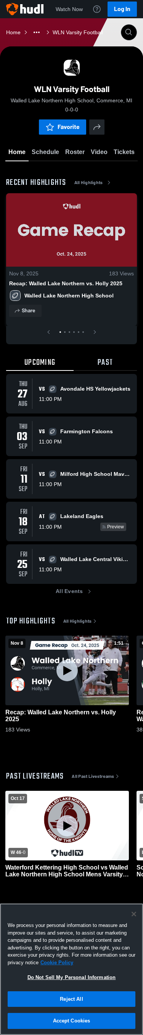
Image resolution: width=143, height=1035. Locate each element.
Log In (122, 9)
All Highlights (88, 182)
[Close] (133, 914)
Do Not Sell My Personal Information (71, 977)
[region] (71, 969)
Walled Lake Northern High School (69, 296)
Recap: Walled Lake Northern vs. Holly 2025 (65, 283)
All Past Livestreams (93, 776)
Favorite (69, 127)
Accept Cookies (71, 1021)
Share (28, 310)
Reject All (71, 999)
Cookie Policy (56, 962)
